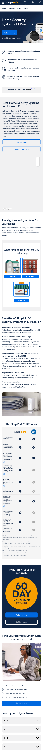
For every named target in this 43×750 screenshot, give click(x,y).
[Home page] (13, 2)
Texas (19, 8)
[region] (21, 183)
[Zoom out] (37, 161)
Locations (11, 8)
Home (4, 8)
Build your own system (21, 149)
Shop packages (21, 142)
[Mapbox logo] (7, 209)
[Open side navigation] (2, 2)
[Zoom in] (37, 158)
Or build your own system (11, 38)
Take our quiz (21, 615)
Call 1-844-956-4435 (21, 703)
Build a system (21, 622)
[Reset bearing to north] (37, 164)
